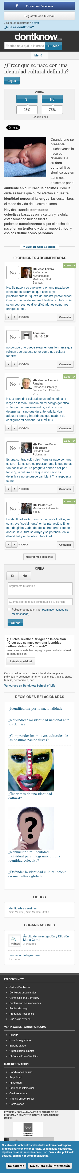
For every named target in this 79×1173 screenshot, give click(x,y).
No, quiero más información (50, 1165)
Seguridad (15, 1077)
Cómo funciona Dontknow (24, 997)
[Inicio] (39, 37)
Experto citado (17, 1045)
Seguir (12, 81)
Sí (26, 99)
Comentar (65, 317)
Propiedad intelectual (21, 1088)
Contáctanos (16, 1104)
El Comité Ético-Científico (24, 1056)
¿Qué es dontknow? (19, 27)
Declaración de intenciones (25, 1003)
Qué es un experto (20, 1019)
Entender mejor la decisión (39, 246)
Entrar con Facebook (39, 6)
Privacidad (15, 1082)
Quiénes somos (18, 1093)
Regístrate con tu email (39, 16)
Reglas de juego (18, 1008)
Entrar (35, 23)
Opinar (15, 623)
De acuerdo (16, 1165)
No (52, 99)
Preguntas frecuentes (21, 1013)
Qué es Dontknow (19, 987)
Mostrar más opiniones (39, 557)
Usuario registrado (20, 1040)
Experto (13, 1035)
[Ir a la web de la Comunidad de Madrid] (28, 1129)
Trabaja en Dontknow (21, 1098)
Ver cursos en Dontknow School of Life (29, 685)
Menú (39, 55)
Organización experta (21, 1050)
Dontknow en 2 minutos (22, 992)
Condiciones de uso (20, 1072)
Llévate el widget (21, 661)
